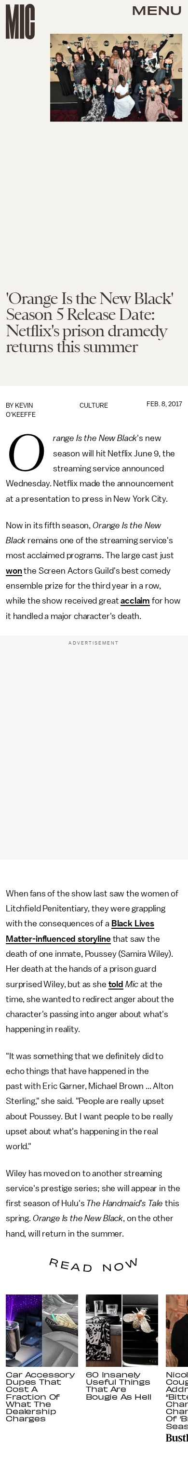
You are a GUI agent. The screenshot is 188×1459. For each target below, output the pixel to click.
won (14, 570)
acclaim (135, 600)
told (115, 984)
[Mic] (20, 22)
